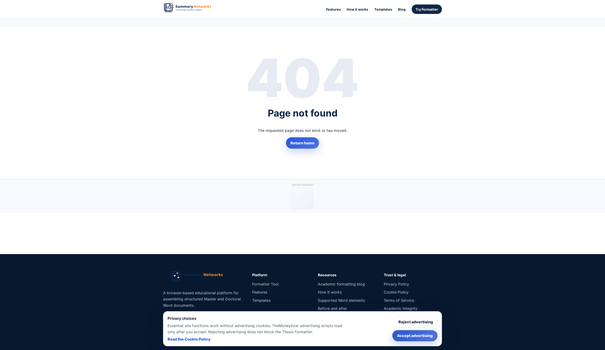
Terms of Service (399, 300)
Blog (402, 9)
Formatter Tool (265, 284)
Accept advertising (415, 335)
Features (333, 9)
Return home (302, 143)
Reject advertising (415, 322)
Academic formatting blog (341, 284)
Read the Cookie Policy (189, 339)
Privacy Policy (396, 284)
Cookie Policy (396, 292)
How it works (357, 9)
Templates (383, 9)
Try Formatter (426, 9)
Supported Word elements (341, 300)
